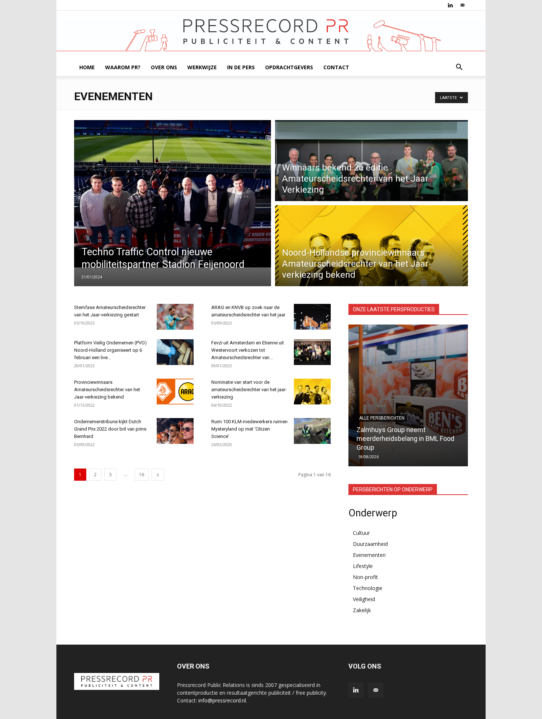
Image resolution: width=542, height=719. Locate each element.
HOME (87, 67)
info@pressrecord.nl (222, 700)
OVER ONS (164, 67)
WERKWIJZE (202, 67)
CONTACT (336, 67)
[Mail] (462, 5)
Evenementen (369, 554)
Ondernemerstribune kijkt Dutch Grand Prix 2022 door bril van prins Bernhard (110, 429)
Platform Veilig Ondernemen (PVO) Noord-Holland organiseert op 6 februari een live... (110, 350)
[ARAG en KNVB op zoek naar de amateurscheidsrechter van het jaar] (312, 317)
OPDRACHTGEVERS (289, 67)
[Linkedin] (450, 5)
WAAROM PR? (122, 67)
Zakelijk (362, 610)
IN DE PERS (241, 67)
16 (141, 474)
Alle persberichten (382, 426)
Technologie (367, 588)
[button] (459, 67)
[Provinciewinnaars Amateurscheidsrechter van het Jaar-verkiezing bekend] (175, 391)
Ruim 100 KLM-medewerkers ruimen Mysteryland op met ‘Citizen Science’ (249, 429)
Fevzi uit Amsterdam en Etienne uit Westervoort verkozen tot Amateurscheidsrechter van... (247, 350)
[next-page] (158, 475)
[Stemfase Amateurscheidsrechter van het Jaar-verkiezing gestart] (175, 317)
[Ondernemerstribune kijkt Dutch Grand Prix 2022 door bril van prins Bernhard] (175, 431)
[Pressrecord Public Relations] (271, 35)
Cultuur (361, 532)
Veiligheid (364, 599)
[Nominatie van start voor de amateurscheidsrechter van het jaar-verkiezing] (312, 391)
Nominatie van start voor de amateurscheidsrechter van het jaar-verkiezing (249, 389)
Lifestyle (363, 565)
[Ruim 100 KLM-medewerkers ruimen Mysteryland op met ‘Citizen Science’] (312, 431)
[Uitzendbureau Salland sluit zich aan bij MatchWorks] (408, 395)
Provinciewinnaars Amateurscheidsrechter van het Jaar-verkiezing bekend (107, 389)
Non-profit (365, 577)
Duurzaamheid (370, 543)
